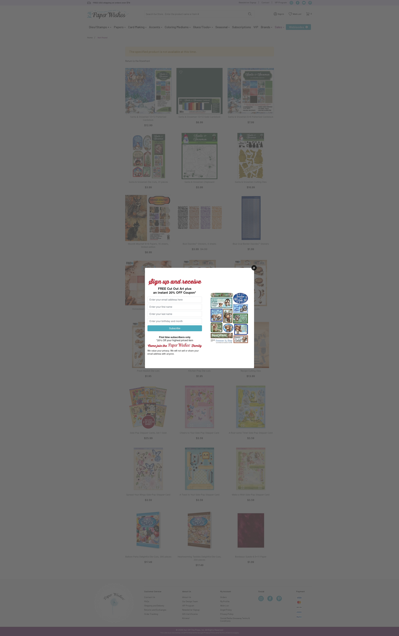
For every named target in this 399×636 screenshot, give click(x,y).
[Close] (254, 267)
